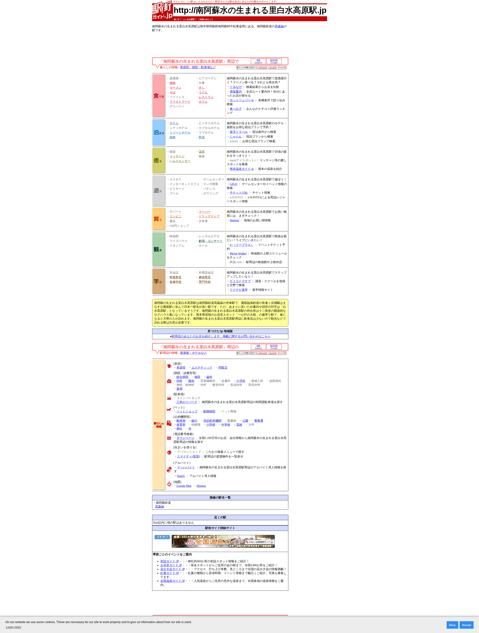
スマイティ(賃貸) (188, 456)
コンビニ (175, 216)
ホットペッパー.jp (242, 100)
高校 (239, 424)
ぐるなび (236, 87)
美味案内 (236, 91)
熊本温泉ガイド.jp (242, 168)
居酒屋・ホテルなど (193, 352)
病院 (197, 377)
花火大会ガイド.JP (172, 569)
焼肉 (173, 83)
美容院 (180, 367)
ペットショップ (186, 411)
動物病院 (209, 411)
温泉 (202, 151)
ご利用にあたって (205, 19)
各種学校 (175, 281)
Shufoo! (234, 220)
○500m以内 (262, 67)
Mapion (201, 485)
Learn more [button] (13, 627)
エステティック (201, 367)
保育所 (180, 424)
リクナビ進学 (239, 289)
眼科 (191, 380)
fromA (181, 476)
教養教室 (175, 277)
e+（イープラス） (242, 244)
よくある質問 (188, 19)
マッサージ (177, 156)
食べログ (236, 108)
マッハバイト (186, 467)
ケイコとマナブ (240, 281)
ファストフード (180, 101)
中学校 (225, 424)
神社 (179, 428)
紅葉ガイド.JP (169, 573)
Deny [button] (452, 624)
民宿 (202, 137)
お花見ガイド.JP (171, 565)
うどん (203, 92)
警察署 (258, 420)
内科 (179, 380)
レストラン (206, 97)
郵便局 (180, 420)
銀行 (194, 420)
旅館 (173, 137)
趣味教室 (205, 277)
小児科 (240, 380)
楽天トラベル (239, 131)
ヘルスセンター (180, 161)
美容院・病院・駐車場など (198, 67)
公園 (245, 420)
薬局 (179, 388)
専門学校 (205, 281)
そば (173, 92)
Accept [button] (466, 624)
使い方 (176, 19)
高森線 (279, 26)
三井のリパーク (186, 402)
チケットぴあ (239, 192)
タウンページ (185, 438)
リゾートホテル (180, 132)
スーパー (205, 211)
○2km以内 (272, 67)
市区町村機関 (212, 420)
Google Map (183, 485)
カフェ (203, 101)
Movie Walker (238, 253)
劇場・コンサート (211, 240)
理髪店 (222, 367)
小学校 (210, 424)
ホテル (174, 123)
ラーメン (175, 87)
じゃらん (236, 136)
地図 (258, 60)
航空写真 (274, 60)
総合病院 (182, 377)
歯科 (209, 377)
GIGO (233, 184)
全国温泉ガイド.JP (172, 580)
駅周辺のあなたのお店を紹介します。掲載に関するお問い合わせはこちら (221, 336)
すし (202, 87)
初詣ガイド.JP (169, 561)
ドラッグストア (209, 216)
